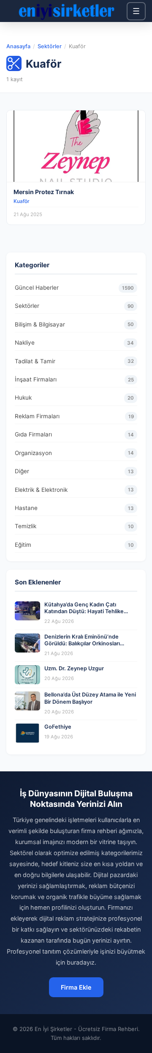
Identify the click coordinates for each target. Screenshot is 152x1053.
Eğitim (74, 544)
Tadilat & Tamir (74, 361)
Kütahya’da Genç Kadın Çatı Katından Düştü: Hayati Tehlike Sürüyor (84, 611)
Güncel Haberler (74, 287)
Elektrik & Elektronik (74, 489)
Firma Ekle (76, 987)
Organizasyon (74, 453)
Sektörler (50, 46)
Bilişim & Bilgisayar (74, 324)
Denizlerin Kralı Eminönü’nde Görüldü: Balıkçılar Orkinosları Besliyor (82, 643)
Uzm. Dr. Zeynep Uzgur (74, 668)
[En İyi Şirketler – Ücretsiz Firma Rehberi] (66, 11)
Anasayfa (18, 46)
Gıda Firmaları (74, 434)
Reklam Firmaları (74, 416)
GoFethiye (57, 727)
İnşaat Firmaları (74, 379)
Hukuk (74, 397)
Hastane (74, 508)
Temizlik (74, 526)
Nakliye (74, 342)
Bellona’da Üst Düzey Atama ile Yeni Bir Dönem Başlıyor (90, 698)
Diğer (74, 471)
